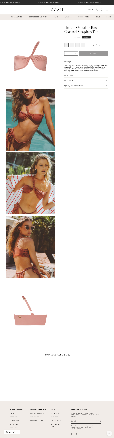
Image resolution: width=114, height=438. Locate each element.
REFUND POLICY (36, 417)
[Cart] (107, 10)
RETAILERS (14, 428)
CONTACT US (14, 420)
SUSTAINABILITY (56, 420)
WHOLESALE (14, 424)
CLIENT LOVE (55, 413)
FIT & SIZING (69, 80)
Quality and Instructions (73, 86)
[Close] (17, 432)
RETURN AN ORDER (37, 413)
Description (68, 62)
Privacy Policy (83, 427)
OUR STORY (55, 417)
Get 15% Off (10, 432)
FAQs (12, 413)
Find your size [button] (101, 45)
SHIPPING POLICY (36, 420)
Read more (68, 75)
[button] (102, 10)
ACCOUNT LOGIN (16, 417)
